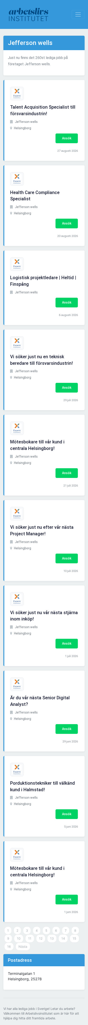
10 (19, 938)
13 (52, 938)
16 (9, 946)
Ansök (66, 138)
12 (40, 938)
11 (29, 938)
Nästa (23, 946)
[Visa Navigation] (78, 14)
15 (74, 938)
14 (63, 938)
